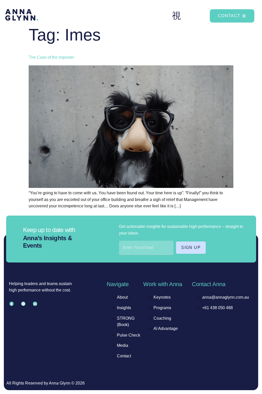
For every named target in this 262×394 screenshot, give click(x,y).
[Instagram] (23, 304)
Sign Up (191, 247)
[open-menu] (176, 15)
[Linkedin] (35, 304)
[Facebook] (11, 304)
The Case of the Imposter (51, 57)
